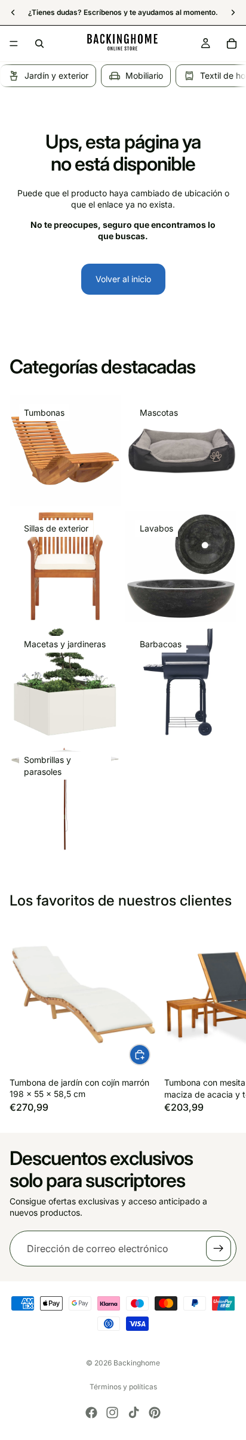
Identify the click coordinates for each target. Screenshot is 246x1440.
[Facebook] (91, 1412)
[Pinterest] (154, 1412)
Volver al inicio (123, 279)
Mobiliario (144, 75)
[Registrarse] (218, 1248)
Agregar (149, 1054)
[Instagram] (112, 1412)
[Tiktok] (134, 1412)
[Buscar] (39, 43)
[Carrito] (232, 43)
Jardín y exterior (56, 75)
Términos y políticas (123, 1386)
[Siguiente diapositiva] (223, 1018)
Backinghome (136, 1362)
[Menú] (13, 43)
